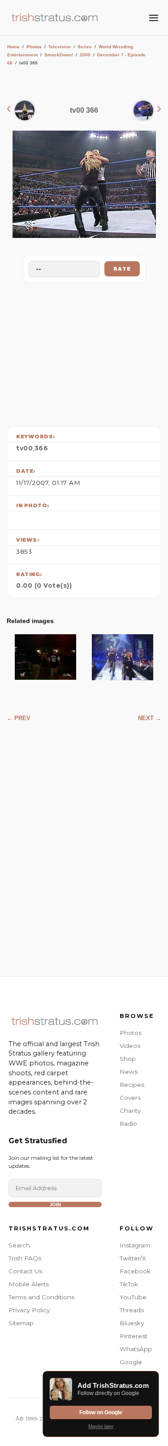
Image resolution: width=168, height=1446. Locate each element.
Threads (132, 1310)
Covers (130, 1097)
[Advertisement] (84, 352)
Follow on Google (100, 1412)
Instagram (135, 1245)
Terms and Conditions (41, 1297)
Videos (130, 1045)
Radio (128, 1123)
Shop (128, 1058)
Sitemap (21, 1323)
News (129, 1071)
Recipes (132, 1084)
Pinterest (133, 1336)
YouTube (133, 1297)
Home (13, 46)
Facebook (135, 1271)
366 (41, 448)
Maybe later (101, 1426)
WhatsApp (136, 1349)
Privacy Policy (29, 1310)
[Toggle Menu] (153, 17)
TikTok (129, 1284)
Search (19, 1245)
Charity (130, 1110)
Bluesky (132, 1323)
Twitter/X (133, 1258)
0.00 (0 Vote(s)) (44, 585)
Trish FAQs (25, 1258)
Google (131, 1361)
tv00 (24, 448)
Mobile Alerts (29, 1284)
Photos (34, 46)
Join (55, 1204)
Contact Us (25, 1271)
